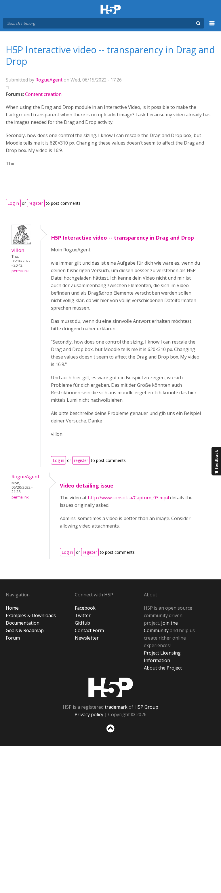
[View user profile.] (21, 243)
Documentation (22, 623)
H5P (110, 687)
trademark (116, 707)
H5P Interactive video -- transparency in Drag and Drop (122, 237)
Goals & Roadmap (25, 630)
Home (12, 608)
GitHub (82, 623)
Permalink (20, 270)
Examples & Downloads (31, 615)
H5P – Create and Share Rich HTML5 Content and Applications (110, 10)
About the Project (163, 668)
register (36, 203)
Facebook (85, 608)
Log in (13, 203)
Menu (212, 26)
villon (18, 250)
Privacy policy (89, 714)
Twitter (83, 615)
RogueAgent (48, 80)
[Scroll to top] (110, 733)
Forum (13, 638)
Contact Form (89, 630)
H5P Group (146, 707)
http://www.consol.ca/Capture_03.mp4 (128, 497)
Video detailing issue (86, 485)
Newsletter (87, 638)
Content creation (43, 94)
